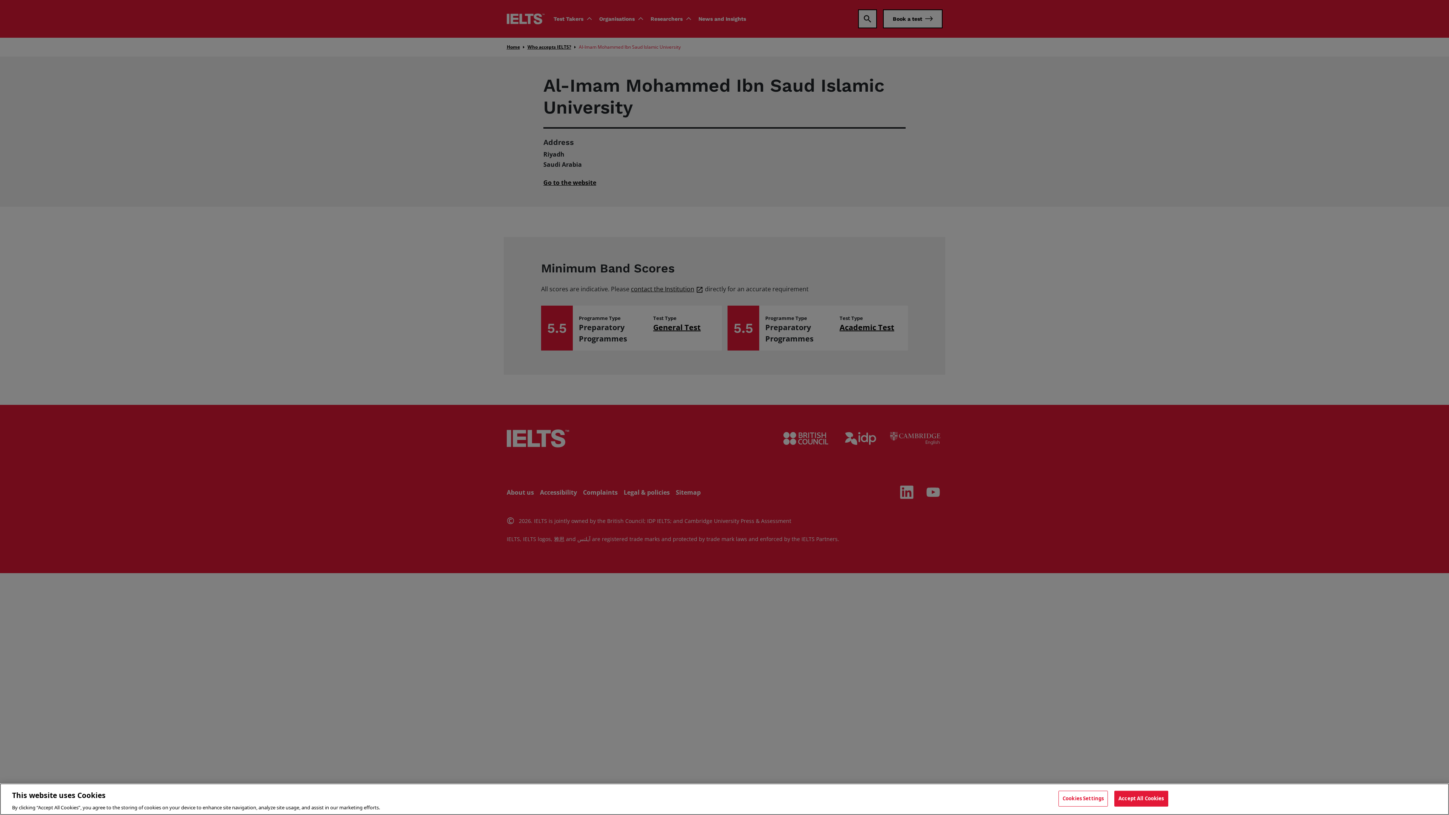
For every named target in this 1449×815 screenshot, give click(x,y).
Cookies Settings (1083, 798)
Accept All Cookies (1141, 798)
